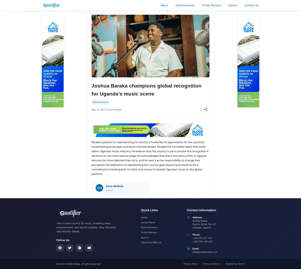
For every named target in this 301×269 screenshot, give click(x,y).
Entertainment (149, 227)
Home (144, 217)
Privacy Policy (191, 264)
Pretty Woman (149, 232)
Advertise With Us (151, 242)
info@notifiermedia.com (205, 252)
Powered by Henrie (235, 264)
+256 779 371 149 (202, 238)
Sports (145, 237)
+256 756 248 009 (203, 241)
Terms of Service (211, 264)
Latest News (148, 222)
